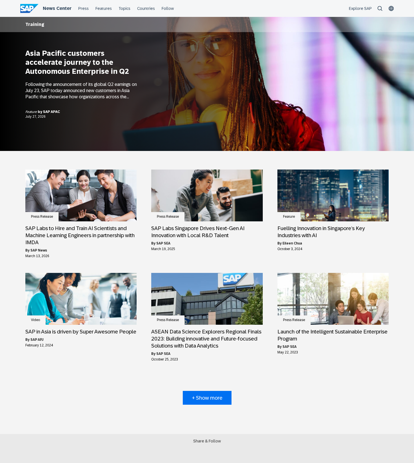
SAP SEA (163, 243)
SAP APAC (51, 112)
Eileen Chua (292, 243)
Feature (31, 112)
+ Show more (207, 398)
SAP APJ (36, 340)
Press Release (42, 217)
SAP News (38, 250)
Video (35, 320)
